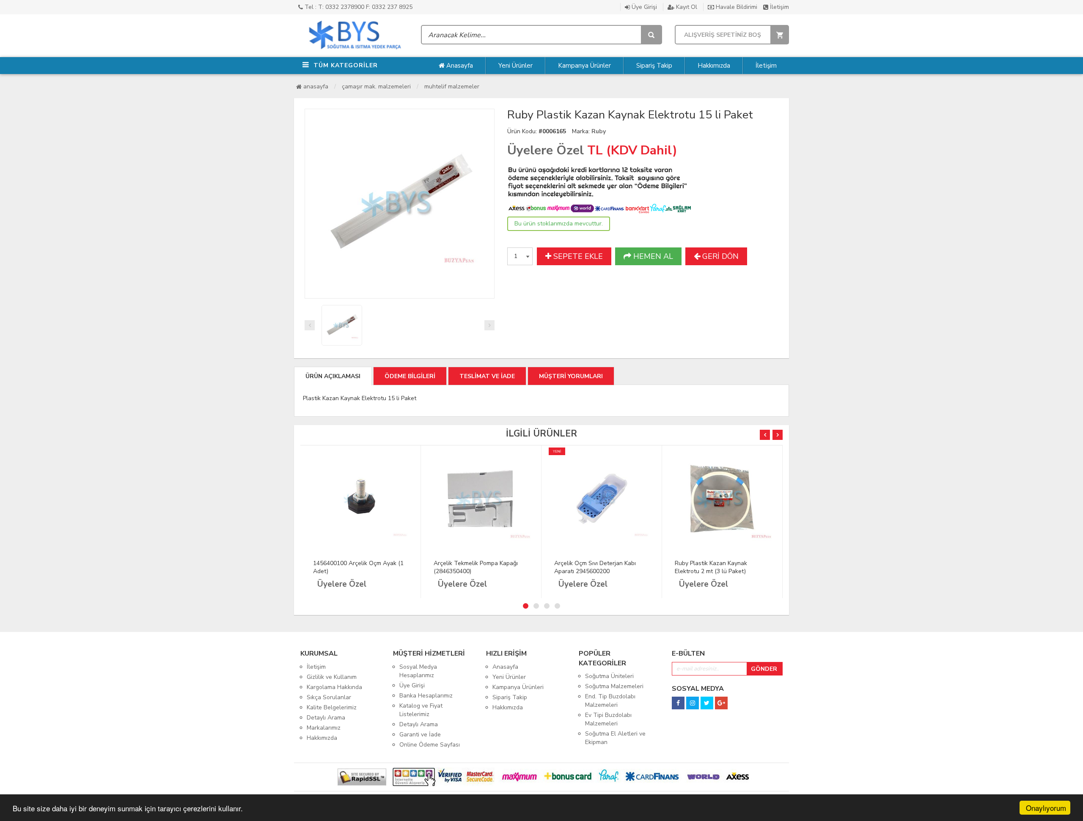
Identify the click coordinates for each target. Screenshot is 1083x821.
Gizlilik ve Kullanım (332, 677)
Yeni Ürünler (515, 65)
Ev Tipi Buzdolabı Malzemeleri (608, 719)
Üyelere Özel (545, 150)
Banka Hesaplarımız (426, 696)
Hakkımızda (714, 65)
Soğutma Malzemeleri (614, 686)
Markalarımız (324, 728)
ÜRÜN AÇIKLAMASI (332, 376)
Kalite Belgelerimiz (332, 707)
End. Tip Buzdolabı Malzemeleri (610, 700)
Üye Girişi (643, 7)
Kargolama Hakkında (334, 687)
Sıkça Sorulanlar (329, 697)
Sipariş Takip (654, 65)
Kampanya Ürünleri (518, 687)
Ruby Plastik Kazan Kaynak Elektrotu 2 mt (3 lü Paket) (711, 567)
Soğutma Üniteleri (609, 676)
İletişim (778, 7)
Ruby (598, 131)
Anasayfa (459, 65)
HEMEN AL (652, 256)
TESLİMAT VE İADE (487, 376)
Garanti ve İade (420, 734)
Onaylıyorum (1046, 807)
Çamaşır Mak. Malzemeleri (376, 86)
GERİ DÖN (719, 256)
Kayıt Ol (685, 7)
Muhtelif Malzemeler (451, 86)
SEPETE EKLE (577, 256)
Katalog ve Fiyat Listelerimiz (421, 710)
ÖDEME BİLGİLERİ (410, 376)
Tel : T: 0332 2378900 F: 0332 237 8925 (357, 7)
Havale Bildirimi (735, 7)
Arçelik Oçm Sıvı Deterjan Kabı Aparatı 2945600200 (595, 567)
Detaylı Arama (326, 718)
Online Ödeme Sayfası (429, 745)
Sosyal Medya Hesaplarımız (418, 671)
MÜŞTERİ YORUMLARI (571, 376)
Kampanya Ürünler (584, 65)
